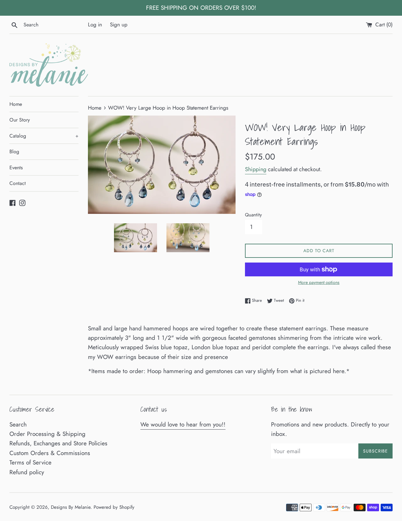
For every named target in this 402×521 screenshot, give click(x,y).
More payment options (319, 282)
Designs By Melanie (70, 507)
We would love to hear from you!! (182, 424)
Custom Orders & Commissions (49, 453)
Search (18, 424)
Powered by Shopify (114, 507)
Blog (14, 151)
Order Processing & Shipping (47, 434)
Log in (95, 24)
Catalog (44, 135)
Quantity (253, 214)
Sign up (119, 24)
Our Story (19, 119)
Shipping (255, 169)
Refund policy (26, 472)
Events (16, 167)
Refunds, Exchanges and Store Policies (58, 443)
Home (15, 104)
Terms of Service (30, 462)
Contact (17, 183)
